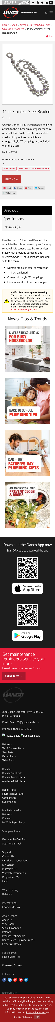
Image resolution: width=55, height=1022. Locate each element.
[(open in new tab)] (30, 736)
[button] (46, 13)
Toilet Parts (8, 760)
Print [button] (51, 36)
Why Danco (8, 924)
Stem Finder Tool (11, 844)
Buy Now (11, 179)
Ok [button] (37, 1017)
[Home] (20, 12)
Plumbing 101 (10, 869)
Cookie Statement (23, 1017)
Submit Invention (11, 928)
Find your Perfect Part (14, 839)
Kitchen (24, 25)
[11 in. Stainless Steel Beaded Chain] (27, 74)
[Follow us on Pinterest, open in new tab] (21, 980)
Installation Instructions (15, 860)
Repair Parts (9, 790)
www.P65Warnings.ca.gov (24, 309)
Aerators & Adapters (13, 781)
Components (9, 798)
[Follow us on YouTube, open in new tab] (15, 980)
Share (18, 188)
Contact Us (8, 856)
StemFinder (9, 169)
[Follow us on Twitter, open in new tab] (10, 980)
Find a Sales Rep (11, 957)
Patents (6, 932)
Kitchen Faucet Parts (13, 777)
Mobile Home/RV (11, 810)
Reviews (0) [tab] (12, 227)
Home (5, 25)
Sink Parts (7, 752)
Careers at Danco (11, 944)
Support (6, 852)
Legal (5, 881)
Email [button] (7, 188)
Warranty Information (14, 873)
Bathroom (7, 744)
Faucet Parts (9, 756)
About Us (7, 920)
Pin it (28, 188)
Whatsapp (9, 193)
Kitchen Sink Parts (40, 25)
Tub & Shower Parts (13, 748)
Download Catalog (12, 965)
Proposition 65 (10, 877)
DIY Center (8, 865)
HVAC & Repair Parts (13, 822)
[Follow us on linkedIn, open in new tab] (26, 980)
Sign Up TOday (12, 675)
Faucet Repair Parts (13, 794)
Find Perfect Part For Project (34, 168)
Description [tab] (12, 210)
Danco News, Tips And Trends (18, 940)
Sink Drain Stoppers (13, 29)
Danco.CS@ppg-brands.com (24, 722)
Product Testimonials (13, 936)
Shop (14, 25)
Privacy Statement (36, 1012)
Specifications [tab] (14, 218)
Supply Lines (9, 802)
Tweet (39, 188)
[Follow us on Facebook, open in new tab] (4, 980)
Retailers (7, 894)
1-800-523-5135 (21, 729)
